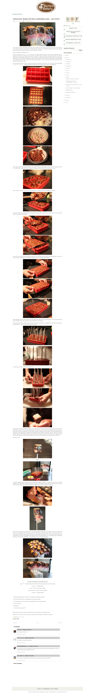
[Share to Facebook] (18, 618)
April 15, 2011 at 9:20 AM (21, 634)
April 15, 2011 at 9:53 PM (21, 651)
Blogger (56, 688)
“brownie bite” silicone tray (18, 64)
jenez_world (19, 655)
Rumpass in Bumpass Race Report (72, 78)
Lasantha (46, 691)
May (67, 74)
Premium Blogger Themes (53, 691)
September (68, 66)
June (67, 72)
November (68, 61)
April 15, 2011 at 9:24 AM (21, 642)
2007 (66, 102)
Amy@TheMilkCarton (21, 646)
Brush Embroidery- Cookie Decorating (73, 88)
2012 (66, 55)
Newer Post (15, 622)
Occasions (22, 616)
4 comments (30, 21)
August (67, 68)
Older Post (59, 622)
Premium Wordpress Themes (62, 691)
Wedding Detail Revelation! (71, 92)
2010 (66, 100)
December (68, 59)
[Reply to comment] (27, 629)
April (67, 77)
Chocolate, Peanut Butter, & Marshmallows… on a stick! (36, 19)
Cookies (19, 616)
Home (38, 622)
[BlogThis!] (15, 618)
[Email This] (13, 618)
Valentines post (26, 54)
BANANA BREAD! (69, 90)
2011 (66, 57)
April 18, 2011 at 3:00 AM (21, 660)
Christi (18, 629)
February (67, 97)
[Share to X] (16, 618)
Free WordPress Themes (36, 691)
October (67, 63)
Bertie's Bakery (47, 688)
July (67, 70)
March (67, 95)
